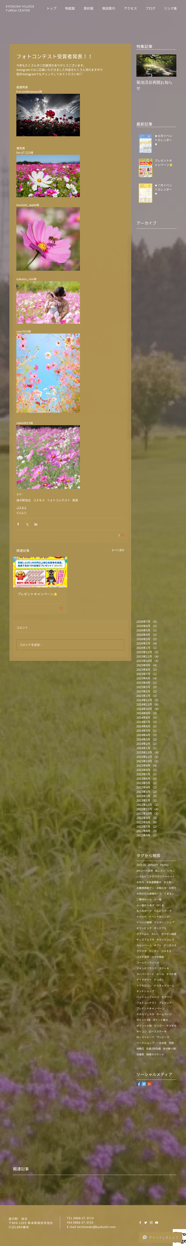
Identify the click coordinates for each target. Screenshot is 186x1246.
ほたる (160, 905)
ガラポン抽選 (168, 934)
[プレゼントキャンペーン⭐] (40, 572)
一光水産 (161, 1043)
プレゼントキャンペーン (150, 1008)
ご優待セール (144, 899)
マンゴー (159, 1025)
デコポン (159, 979)
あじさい (160, 870)
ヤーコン (141, 1031)
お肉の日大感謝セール (149, 893)
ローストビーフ (145, 1037)
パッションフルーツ (147, 997)
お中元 (140, 882)
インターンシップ (164, 922)
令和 (171, 1043)
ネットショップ (145, 991)
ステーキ (164, 968)
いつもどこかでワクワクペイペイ (155, 876)
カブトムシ (142, 934)
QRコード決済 (144, 870)
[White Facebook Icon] (140, 1222)
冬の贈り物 (169, 1048)
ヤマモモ (171, 1025)
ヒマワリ (166, 997)
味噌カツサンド (155, 1054)
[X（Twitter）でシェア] (27, 524)
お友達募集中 (153, 882)
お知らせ (161, 888)
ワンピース (162, 1037)
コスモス (39, 500)
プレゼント (165, 1003)
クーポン (154, 951)
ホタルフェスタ (145, 1014)
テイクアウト (144, 979)
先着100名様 (153, 1048)
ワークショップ (145, 1043)
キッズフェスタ (145, 939)
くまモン (169, 893)
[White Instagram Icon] (151, 1222)
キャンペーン (144, 945)
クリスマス (170, 945)
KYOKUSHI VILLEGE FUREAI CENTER (20, 9)
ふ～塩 (157, 899)
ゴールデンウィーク (147, 962)
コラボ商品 (157, 957)
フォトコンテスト (58, 500)
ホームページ (164, 1014)
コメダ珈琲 (142, 957)
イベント (21, 512)
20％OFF (153, 865)
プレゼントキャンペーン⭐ (37, 594)
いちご (171, 870)
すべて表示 (118, 550)
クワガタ (141, 951)
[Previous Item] (142, 65)
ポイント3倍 (143, 1020)
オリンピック (144, 928)
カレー (155, 934)
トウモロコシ (144, 985)
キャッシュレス (165, 939)
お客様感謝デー (145, 888)
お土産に (169, 882)
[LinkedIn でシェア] (36, 524)
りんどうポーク (163, 911)
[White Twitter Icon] (145, 1222)
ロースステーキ (158, 1031)
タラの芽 (171, 974)
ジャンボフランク (146, 968)
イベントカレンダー (160, 916)
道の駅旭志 (23, 500)
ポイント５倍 (144, 1025)
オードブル (160, 928)
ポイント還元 (160, 1020)
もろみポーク (144, 911)
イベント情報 (144, 922)
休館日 (140, 1048)
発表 (75, 500)
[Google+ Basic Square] (149, 1084)
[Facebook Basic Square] (138, 1084)
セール (160, 974)
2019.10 (141, 865)
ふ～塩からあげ (145, 905)
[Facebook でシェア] (18, 524)
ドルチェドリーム (164, 985)
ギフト (157, 945)
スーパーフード (145, 974)
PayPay (164, 865)
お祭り (172, 888)
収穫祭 (140, 1054)
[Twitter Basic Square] (144, 1084)
